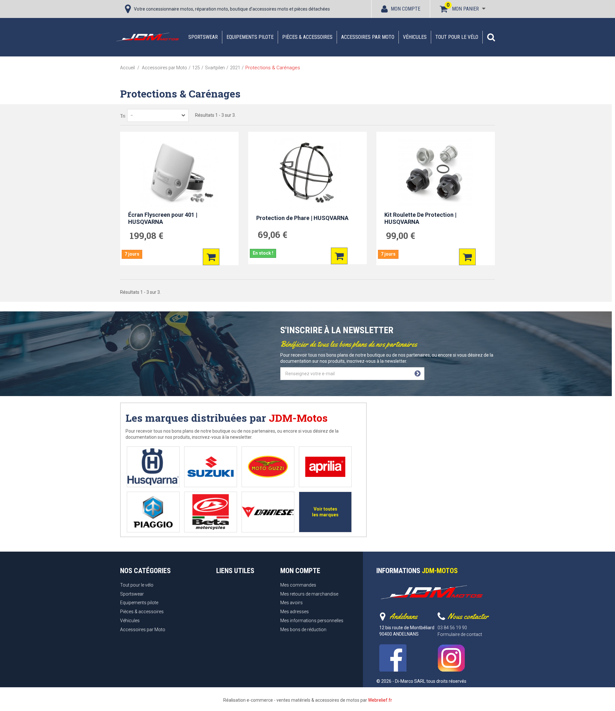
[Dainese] (268, 512)
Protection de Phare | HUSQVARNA (302, 218)
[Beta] (210, 512)
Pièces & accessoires (307, 37)
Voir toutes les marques (325, 512)
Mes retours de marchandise (309, 594)
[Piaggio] (153, 512)
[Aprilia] (325, 467)
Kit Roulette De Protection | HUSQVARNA (420, 218)
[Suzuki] (210, 466)
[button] (491, 37)
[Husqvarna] (153, 466)
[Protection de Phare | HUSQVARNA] (307, 173)
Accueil (127, 67)
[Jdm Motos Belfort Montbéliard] (147, 37)
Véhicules (415, 37)
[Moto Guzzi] (268, 467)
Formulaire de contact (460, 634)
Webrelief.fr (380, 700)
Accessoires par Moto (367, 37)
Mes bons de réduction (303, 629)
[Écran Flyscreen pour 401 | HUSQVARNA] (179, 173)
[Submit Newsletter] (417, 373)
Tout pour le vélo (456, 37)
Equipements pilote (250, 37)
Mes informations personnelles (311, 620)
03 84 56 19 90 (452, 627)
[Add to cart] (211, 257)
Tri (122, 116)
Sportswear (203, 37)
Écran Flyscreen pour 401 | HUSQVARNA (162, 218)
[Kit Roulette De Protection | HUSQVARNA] (435, 173)
